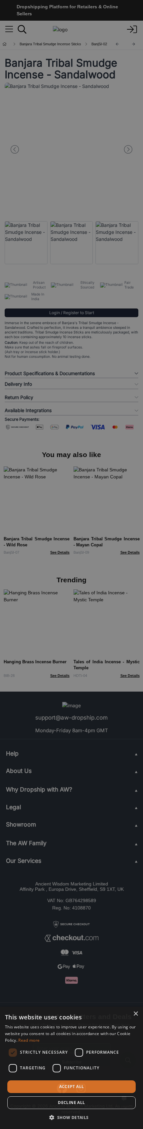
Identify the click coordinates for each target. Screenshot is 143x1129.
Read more (29, 1040)
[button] (71, 1117)
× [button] (135, 1013)
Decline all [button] (71, 1102)
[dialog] (71, 1068)
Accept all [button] (71, 1086)
